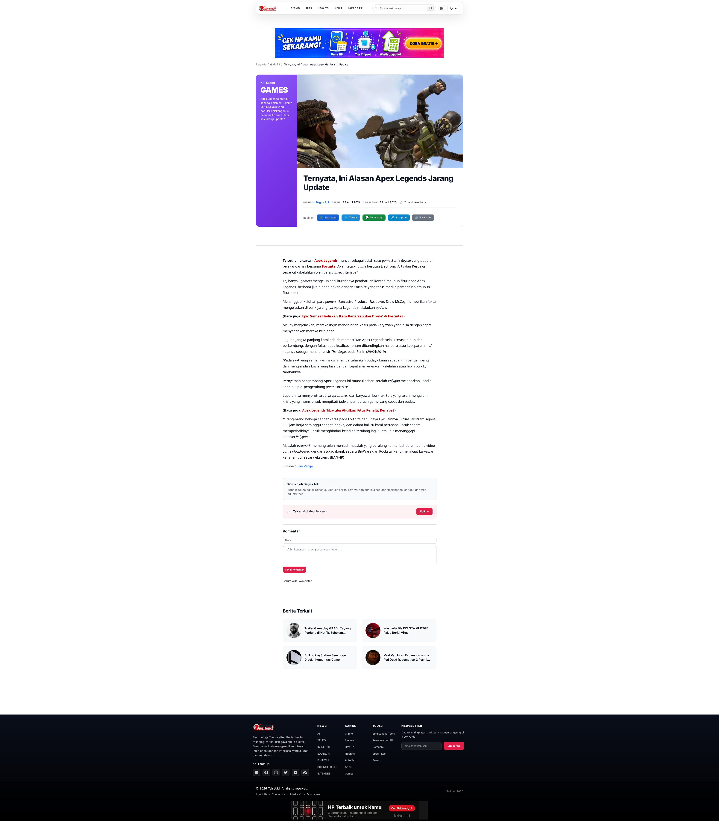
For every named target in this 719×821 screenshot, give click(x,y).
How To (349, 746)
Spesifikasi (379, 753)
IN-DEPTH (323, 746)
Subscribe (454, 745)
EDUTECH (323, 753)
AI (318, 733)
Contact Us (279, 794)
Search (376, 760)
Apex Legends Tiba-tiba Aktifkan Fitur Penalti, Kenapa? (348, 410)
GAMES (275, 64)
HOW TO (323, 8)
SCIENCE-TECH (326, 767)
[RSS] (305, 772)
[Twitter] (285, 772)
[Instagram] (276, 772)
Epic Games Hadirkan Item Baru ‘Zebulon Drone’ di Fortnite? (352, 316)
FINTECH (323, 760)
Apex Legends (326, 260)
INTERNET (323, 773)
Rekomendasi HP (383, 740)
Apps (348, 767)
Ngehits (350, 753)
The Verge (305, 466)
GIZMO (295, 8)
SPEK (309, 8)
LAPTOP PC (355, 8)
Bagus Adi (322, 202)
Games (349, 773)
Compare (378, 746)
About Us (261, 794)
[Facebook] (266, 772)
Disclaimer (313, 794)
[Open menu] (441, 8)
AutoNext (351, 760)
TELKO (321, 740)
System (453, 8)
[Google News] (256, 772)
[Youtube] (295, 772)
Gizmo (349, 733)
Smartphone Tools (383, 733)
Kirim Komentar (294, 569)
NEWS (338, 8)
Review (349, 740)
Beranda (261, 64)
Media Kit (296, 794)
